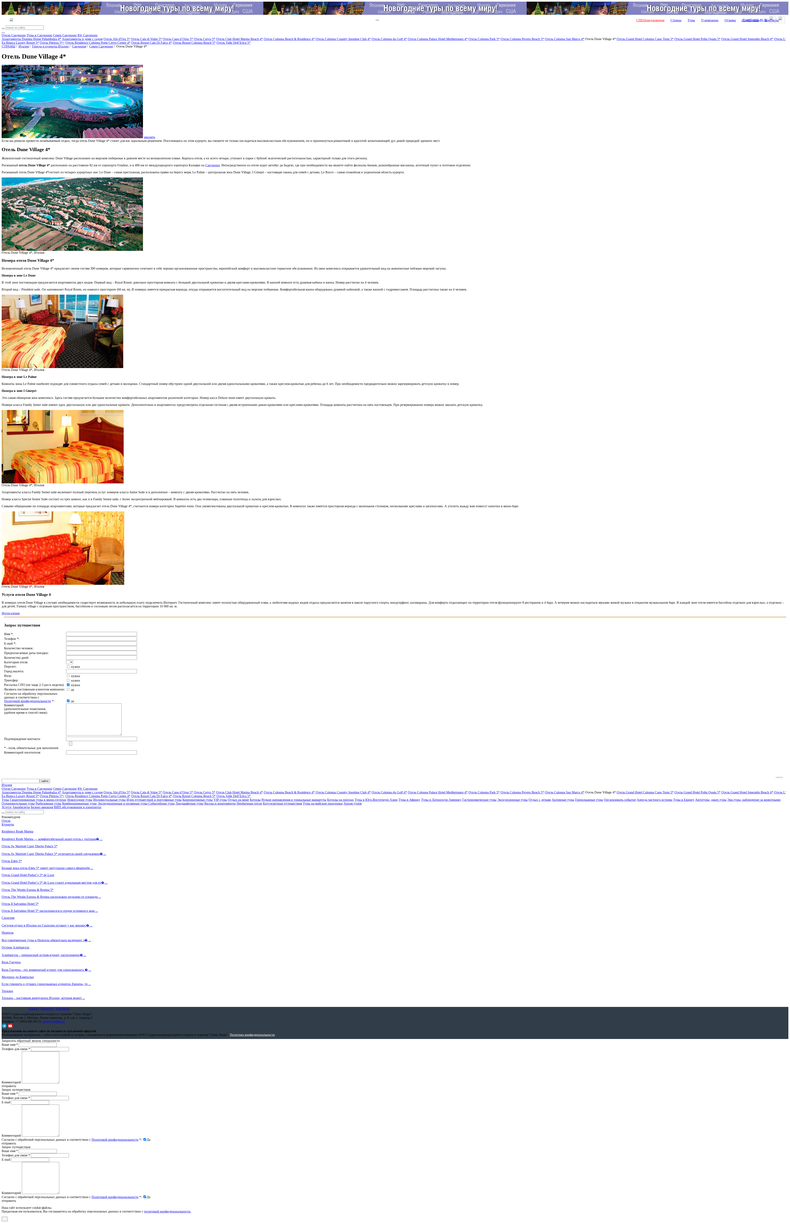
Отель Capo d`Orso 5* (178, 39)
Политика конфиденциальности (252, 1035)
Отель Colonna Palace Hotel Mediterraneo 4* (438, 39)
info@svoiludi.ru (54, 1021)
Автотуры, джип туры (710, 799)
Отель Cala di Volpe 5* (146, 39)
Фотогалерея (11, 613)
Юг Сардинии (88, 35)
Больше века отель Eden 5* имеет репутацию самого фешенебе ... (47, 868)
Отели (6, 820)
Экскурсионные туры (512, 799)
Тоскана (7, 991)
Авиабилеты (21, 807)
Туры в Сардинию (39, 35)
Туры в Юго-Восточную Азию (376, 799)
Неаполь (8, 932)
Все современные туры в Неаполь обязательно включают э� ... (46, 940)
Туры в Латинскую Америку (441, 799)
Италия (24, 46)
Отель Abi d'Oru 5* (116, 39)
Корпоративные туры (197, 799)
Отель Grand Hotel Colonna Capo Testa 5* (645, 39)
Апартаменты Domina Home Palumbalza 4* (31, 39)
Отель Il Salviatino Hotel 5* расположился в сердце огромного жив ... (50, 911)
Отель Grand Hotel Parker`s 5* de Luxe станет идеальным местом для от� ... (55, 882)
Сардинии (212, 165)
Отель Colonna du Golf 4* (389, 39)
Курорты (8, 824)
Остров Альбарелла (15, 947)
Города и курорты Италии (50, 46)
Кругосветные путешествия (282, 803)
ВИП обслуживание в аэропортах (77, 807)
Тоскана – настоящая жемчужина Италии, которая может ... (43, 998)
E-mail (6, 1102)
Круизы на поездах (340, 799)
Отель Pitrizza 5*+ (52, 42)
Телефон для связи (16, 1049)
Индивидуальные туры (109, 799)
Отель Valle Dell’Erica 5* (233, 42)
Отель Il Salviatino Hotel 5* (20, 904)
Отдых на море (238, 799)
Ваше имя (10, 1044)
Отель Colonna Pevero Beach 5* (522, 39)
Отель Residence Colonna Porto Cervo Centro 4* (97, 42)
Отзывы (730, 20)
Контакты (772, 20)
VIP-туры (220, 799)
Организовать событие (620, 799)
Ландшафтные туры (189, 803)
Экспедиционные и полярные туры (123, 803)
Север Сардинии (65, 35)
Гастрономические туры (479, 799)
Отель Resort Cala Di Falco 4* (151, 42)
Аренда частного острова (654, 799)
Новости (47, 1008)
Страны (675, 20)
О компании (709, 20)
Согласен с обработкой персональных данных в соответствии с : (72, 1139)
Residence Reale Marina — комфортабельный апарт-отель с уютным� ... (52, 839)
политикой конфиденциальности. (167, 1211)
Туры (691, 20)
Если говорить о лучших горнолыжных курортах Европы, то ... (46, 984)
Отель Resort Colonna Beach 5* (194, 42)
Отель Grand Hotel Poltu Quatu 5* (697, 39)
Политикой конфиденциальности (27, 701)
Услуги (7, 807)
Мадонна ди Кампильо (18, 977)
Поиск (32, 1008)
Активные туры (563, 799)
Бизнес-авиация (42, 807)
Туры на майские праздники (323, 803)
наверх (779, 777)
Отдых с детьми (540, 799)
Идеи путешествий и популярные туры (154, 799)
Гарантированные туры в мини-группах (38, 799)
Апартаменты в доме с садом (82, 39)
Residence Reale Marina (17, 831)
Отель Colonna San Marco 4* (564, 39)
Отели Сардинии (14, 35)
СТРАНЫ (8, 46)
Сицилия (8, 918)
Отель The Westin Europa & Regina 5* (27, 890)
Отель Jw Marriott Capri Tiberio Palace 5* (29, 846)
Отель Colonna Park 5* (484, 39)
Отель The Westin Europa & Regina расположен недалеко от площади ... (51, 897)
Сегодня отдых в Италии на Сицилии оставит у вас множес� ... (47, 925)
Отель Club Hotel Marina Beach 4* (239, 39)
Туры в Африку (409, 799)
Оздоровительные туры (18, 803)
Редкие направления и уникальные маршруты (293, 799)
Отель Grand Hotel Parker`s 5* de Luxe (28, 875)
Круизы (255, 799)
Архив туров (353, 803)
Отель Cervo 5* (204, 39)
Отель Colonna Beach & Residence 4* (289, 39)
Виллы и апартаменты (220, 803)
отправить (9, 1200)
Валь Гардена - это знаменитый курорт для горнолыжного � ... (46, 970)
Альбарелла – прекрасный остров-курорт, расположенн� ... (44, 955)
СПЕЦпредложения (650, 20)
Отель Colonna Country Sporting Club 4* (343, 39)
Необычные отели (249, 803)
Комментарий (11, 1082)
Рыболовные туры (48, 803)
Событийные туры (161, 803)
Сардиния (79, 46)
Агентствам (750, 20)
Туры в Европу (683, 799)
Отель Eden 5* (12, 861)
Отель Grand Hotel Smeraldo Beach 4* (747, 39)
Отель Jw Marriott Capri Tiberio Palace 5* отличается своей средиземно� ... (54, 854)
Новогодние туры (79, 799)
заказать (149, 137)
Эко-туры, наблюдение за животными (754, 799)
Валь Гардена (11, 962)
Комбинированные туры (79, 803)
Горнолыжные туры (589, 799)
